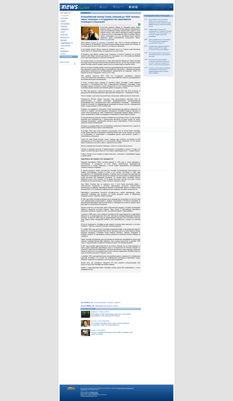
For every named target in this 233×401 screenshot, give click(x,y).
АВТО (62, 48)
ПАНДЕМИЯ (65, 16)
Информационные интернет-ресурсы (106, 306)
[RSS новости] (133, 7)
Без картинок (95, 393)
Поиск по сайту (64, 62)
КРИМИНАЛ (65, 29)
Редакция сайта (93, 392)
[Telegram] (136, 7)
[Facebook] (130, 7)
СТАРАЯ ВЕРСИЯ (66, 57)
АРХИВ (63, 54)
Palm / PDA (88, 393)
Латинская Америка (100, 302)
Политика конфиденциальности (89, 396)
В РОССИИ (64, 18)
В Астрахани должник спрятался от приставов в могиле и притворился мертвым (159, 54)
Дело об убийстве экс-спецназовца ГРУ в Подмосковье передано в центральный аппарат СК (159, 41)
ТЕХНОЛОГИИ (65, 46)
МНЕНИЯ (64, 40)
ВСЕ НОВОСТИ (66, 13)
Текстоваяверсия (105, 7)
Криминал (85, 13)
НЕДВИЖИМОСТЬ (67, 43)
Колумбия (110, 302)
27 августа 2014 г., (104, 312)
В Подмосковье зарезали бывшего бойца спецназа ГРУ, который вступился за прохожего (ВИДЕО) (159, 47)
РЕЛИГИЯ (64, 27)
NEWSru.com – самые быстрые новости (91, 394)
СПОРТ (63, 32)
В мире (93, 330)
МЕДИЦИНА (65, 51)
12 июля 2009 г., (101, 330)
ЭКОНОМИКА (65, 24)
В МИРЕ (63, 21)
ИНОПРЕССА (65, 37)
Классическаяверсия (120, 7)
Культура (94, 321)
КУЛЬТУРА (64, 35)
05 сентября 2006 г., (104, 321)
